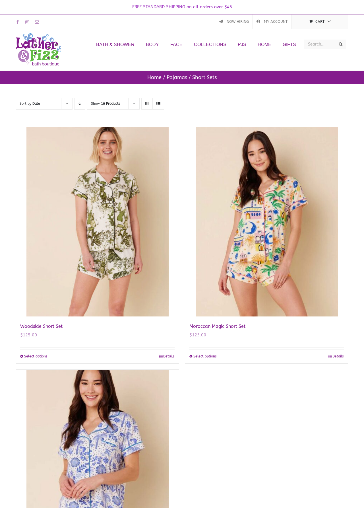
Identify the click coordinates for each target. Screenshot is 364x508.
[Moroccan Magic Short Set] (266, 221)
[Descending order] (79, 104)
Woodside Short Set (41, 326)
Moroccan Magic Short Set (217, 326)
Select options (35, 356)
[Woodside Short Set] (97, 221)
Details (169, 356)
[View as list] (158, 103)
